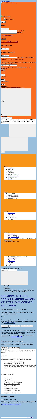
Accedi (3, 22)
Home (5, 285)
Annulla (3, 118)
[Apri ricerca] (22, 130)
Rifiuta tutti (15, 326)
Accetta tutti (27, 326)
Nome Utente (20, 30)
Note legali (7, 379)
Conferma (9, 118)
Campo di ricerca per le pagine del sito (11, 268)
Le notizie (7, 288)
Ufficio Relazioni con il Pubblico (13, 382)
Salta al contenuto (5, 1)
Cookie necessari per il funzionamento (11, 341)
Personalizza (4, 326)
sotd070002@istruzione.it (22, 365)
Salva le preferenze (14, 347)
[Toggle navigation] (14, 144)
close (2, 151)
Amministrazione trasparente (12, 390)
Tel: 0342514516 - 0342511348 (15, 363)
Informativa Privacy (9, 381)
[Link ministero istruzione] (8, 3)
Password (19, 32)
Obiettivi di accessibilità (10, 385)
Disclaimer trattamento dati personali (10, 404)
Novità (6, 287)
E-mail (19, 57)
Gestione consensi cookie (11, 388)
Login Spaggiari (9, 63)
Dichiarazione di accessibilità (12, 384)
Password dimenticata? (7, 35)
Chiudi (2, 75)
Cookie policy (8, 377)
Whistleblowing (8, 387)
